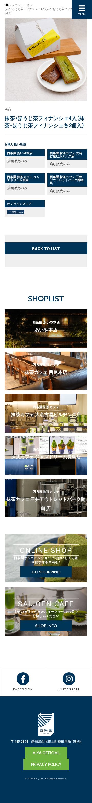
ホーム (7, 4)
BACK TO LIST (46, 248)
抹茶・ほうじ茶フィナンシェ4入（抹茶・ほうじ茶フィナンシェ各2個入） (45, 11)
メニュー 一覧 (20, 5)
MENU (82, 14)
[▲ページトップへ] (78, 790)
